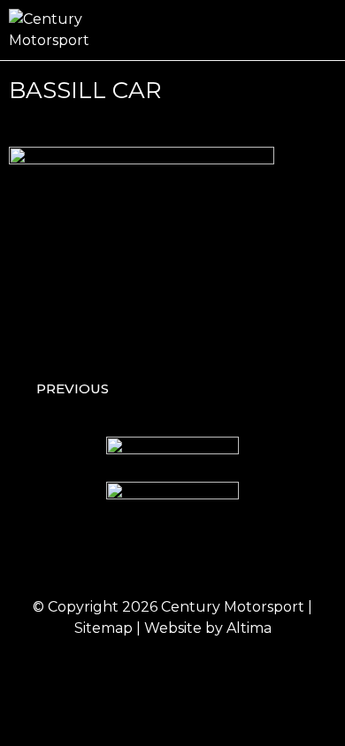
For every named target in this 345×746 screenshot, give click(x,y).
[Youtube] (246, 557)
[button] (323, 30)
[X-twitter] (197, 557)
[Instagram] (148, 557)
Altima (249, 628)
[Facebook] (100, 557)
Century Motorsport (232, 606)
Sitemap (103, 628)
